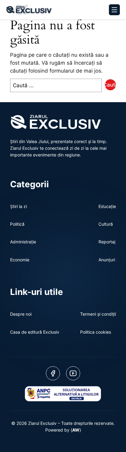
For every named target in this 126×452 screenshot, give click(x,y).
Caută (110, 85)
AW (76, 429)
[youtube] (73, 373)
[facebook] (53, 373)
